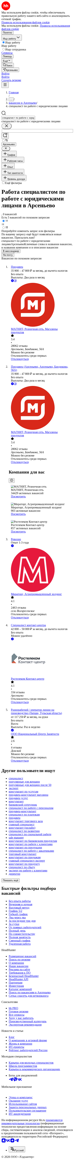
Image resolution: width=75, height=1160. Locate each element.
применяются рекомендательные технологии (31, 1121)
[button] (5, 73)
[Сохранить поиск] (5, 136)
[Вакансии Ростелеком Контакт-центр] (41, 659)
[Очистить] (6, 126)
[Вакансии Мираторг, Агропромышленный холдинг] (41, 570)
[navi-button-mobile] (5, 85)
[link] (7, 65)
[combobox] (18, 118)
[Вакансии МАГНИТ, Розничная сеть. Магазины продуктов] (41, 305)
